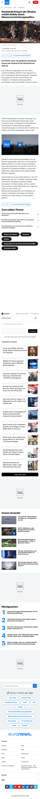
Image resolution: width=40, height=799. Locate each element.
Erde (22, 749)
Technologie (12, 721)
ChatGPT (25, 725)
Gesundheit (24, 753)
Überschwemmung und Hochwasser (20, 716)
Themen (4, 741)
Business (4, 749)
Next (3, 753)
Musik (14, 725)
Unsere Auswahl (11, 513)
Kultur (23, 757)
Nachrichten (8, 7)
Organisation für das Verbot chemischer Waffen (20, 243)
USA (34, 702)
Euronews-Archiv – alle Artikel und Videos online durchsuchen (29, 767)
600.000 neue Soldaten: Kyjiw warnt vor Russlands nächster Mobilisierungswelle (18, 220)
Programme (25, 761)
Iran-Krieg (12, 698)
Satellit (20, 707)
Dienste (4, 775)
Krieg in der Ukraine (10, 234)
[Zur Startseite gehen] (7, 2)
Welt (15, 7)
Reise (3, 757)
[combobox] (20, 686)
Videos (4, 761)
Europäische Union (11, 702)
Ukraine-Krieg (26, 698)
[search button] (35, 686)
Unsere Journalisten (8, 766)
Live (35, 2)
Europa (4, 745)
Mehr (3, 780)
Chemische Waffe (10, 248)
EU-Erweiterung (27, 721)
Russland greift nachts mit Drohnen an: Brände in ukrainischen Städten (17, 227)
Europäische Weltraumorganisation (20, 711)
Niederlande (21, 7)
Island (25, 702)
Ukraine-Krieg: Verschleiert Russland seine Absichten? (15, 214)
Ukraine (6, 239)
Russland (26, 234)
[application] (20, 32)
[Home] (2, 7)
